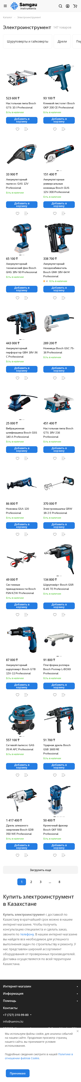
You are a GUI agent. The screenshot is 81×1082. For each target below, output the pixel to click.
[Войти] (67, 6)
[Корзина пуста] (75, 6)
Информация (13, 993)
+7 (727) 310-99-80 (16, 1014)
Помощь (9, 1001)
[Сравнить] (26, 129)
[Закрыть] (77, 1031)
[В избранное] (17, 129)
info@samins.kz (13, 1021)
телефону (27, 934)
